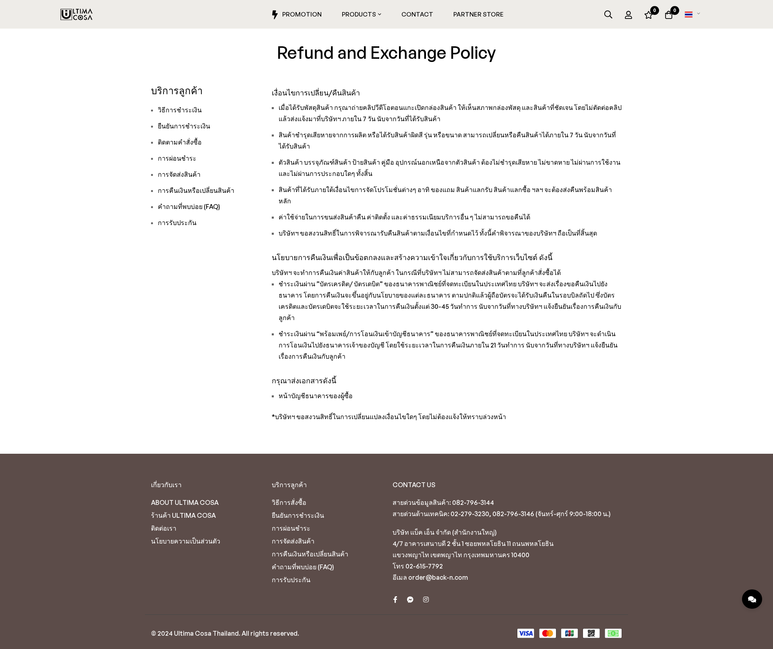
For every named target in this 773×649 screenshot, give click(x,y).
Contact (417, 14)
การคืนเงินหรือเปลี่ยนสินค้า (196, 190)
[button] (693, 14)
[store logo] (76, 14)
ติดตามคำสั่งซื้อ (180, 142)
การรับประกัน (177, 223)
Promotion (302, 14)
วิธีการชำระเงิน (180, 110)
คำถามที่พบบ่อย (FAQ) (189, 207)
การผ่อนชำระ (177, 158)
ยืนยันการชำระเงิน (184, 126)
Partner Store (478, 14)
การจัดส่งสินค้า (179, 174)
